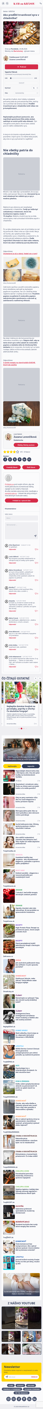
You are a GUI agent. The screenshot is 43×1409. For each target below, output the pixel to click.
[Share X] (15, 459)
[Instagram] (8, 1399)
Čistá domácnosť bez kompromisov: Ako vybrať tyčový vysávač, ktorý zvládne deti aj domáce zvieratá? (27, 1247)
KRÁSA (18, 960)
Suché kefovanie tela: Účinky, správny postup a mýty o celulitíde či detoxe (27, 826)
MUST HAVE (20, 870)
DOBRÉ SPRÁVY (22, 1030)
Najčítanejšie (12, 766)
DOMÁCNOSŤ (21, 1101)
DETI (17, 1065)
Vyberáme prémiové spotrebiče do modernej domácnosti (25, 1211)
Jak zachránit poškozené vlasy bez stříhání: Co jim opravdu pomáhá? (28, 965)
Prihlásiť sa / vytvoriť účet (21, 501)
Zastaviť (21, 83)
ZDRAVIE (19, 890)
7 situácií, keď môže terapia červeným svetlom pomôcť (27, 894)
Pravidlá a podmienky (12, 1389)
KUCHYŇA (20, 1206)
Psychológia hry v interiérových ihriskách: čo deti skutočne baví (26, 1070)
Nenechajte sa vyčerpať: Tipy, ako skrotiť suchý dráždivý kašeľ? (27, 1000)
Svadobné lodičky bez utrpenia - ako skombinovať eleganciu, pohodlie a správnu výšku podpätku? (28, 860)
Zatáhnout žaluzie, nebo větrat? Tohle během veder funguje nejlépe (26, 980)
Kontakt (20, 1385)
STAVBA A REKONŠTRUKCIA (26, 1136)
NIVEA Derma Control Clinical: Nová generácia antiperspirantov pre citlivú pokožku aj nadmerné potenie (28, 1052)
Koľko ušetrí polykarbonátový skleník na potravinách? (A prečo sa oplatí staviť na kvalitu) (27, 1087)
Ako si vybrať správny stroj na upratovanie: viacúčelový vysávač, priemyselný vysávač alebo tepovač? (27, 1122)
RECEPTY (19, 925)
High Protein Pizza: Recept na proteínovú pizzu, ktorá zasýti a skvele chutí (28, 930)
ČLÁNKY (19, 995)
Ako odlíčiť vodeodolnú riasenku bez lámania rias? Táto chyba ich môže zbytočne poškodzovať (27, 840)
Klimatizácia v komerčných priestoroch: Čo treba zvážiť (27, 1155)
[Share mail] (29, 459)
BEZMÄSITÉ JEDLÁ (22, 1222)
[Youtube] (14, 1399)
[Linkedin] (34, 1399)
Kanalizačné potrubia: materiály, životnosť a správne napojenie (24, 1176)
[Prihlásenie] (3, 3)
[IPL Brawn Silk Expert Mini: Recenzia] (31, 1349)
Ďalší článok (31, 467)
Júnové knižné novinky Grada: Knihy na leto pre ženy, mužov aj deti (28, 1262)
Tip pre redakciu (21, 1393)
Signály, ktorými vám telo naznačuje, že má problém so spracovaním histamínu (27, 910)
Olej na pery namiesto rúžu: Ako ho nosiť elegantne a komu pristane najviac (27, 799)
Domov (5, 11)
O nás (11, 1385)
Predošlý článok (12, 467)
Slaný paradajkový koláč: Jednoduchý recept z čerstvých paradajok (28, 945)
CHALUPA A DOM (22, 1171)
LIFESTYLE (12, 11)
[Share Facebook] (5, 459)
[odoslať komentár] (35, 536)
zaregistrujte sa (11, 493)
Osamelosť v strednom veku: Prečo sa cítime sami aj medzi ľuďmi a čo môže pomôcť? (27, 786)
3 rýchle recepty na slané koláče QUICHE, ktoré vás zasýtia (19, 363)
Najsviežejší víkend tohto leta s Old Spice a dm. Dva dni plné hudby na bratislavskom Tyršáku (27, 774)
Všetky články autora (26, 445)
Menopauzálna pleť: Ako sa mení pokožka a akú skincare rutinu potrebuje (27, 813)
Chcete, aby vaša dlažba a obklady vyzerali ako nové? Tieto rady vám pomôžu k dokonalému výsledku (26, 1106)
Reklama (31, 1385)
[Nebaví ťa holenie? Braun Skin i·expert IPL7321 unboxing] (11, 1349)
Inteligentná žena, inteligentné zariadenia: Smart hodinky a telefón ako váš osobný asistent (27, 1017)
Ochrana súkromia (32, 1389)
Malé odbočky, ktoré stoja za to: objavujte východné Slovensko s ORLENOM (27, 1035)
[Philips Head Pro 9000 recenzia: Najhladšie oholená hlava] (31, 1336)
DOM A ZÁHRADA (22, 1081)
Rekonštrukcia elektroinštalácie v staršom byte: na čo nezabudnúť (26, 1140)
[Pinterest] (24, 1399)
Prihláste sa (9, 484)
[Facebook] (19, 1399)
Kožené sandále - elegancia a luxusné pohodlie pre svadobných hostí (27, 875)
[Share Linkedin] (24, 459)
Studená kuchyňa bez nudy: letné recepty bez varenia (27, 1225)
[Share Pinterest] (20, 459)
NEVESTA (19, 855)
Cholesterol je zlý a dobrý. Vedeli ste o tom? (20, 254)
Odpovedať (12, 549)
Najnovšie (31, 766)
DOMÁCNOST (21, 976)
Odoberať (34, 1377)
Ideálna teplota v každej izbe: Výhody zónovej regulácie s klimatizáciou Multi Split (27, 1191)
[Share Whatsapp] (10, 459)
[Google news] (29, 1399)
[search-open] (7, 3)
